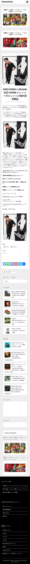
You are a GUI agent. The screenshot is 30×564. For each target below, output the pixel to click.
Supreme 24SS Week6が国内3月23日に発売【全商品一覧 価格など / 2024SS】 (18, 312)
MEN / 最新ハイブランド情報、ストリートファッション (16, 489)
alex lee (22, 101)
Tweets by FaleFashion (10, 432)
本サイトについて (7, 506)
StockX (4, 533)
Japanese (8, 272)
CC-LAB (4, 540)
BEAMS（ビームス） (11, 115)
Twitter (14, 175)
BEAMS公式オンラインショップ (10, 196)
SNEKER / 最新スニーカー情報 (10, 492)
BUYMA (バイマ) (7, 530)
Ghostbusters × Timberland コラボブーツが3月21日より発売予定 (18, 303)
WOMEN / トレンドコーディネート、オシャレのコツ (15, 485)
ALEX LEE (23, 560)
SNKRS (4, 546)
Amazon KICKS (6, 550)
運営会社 (5, 516)
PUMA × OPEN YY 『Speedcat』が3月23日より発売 (18, 330)
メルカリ (5, 199)
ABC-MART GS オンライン (9, 543)
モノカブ (5, 536)
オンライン (19, 117)
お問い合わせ (6, 513)
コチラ (19, 178)
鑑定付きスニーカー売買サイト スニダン (12, 553)
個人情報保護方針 (7, 509)
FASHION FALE (7, 2)
